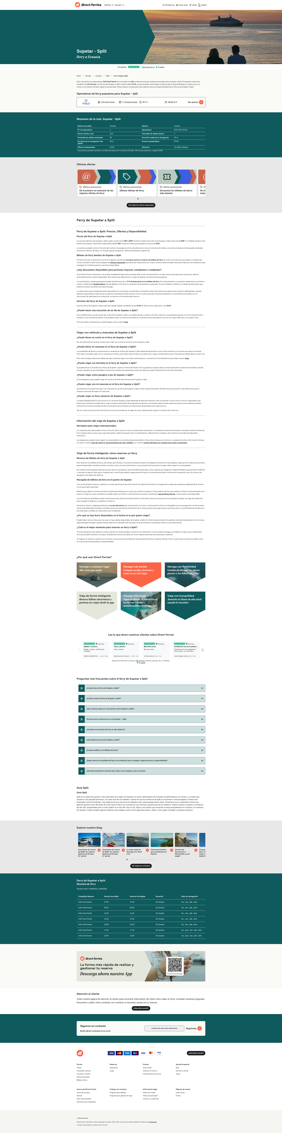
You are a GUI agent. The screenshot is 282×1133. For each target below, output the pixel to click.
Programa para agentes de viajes (121, 1096)
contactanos (153, 1122)
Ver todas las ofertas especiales (141, 205)
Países (79, 1068)
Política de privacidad (150, 1096)
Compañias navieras (84, 1071)
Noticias (79, 1096)
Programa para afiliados (118, 1092)
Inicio (79, 76)
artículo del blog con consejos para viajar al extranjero (165, 443)
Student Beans (99, 284)
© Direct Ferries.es (82, 1118)
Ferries (178, 1096)
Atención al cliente (182, 1071)
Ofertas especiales (117, 263)
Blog (177, 1068)
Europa (88, 76)
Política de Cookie (149, 1092)
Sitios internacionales (84, 1099)
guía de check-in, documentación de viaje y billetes (112, 443)
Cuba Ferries (180, 1092)
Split (107, 76)
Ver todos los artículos (141, 866)
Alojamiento (114, 1068)
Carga (112, 1071)
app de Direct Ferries (166, 494)
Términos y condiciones (151, 1099)
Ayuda (178, 1074)
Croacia (99, 76)
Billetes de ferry (82, 1080)
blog (126, 322)
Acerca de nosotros (83, 1092)
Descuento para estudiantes (86, 1102)
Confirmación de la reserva (152, 1074)
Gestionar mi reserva (150, 1071)
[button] (141, 688)
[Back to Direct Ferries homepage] (88, 5)
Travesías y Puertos (83, 1074)
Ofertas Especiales (83, 1077)
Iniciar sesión (147, 1068)
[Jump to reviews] (141, 67)
